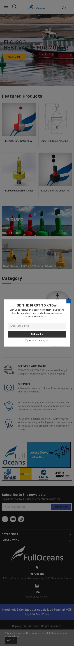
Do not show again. (39, 340)
